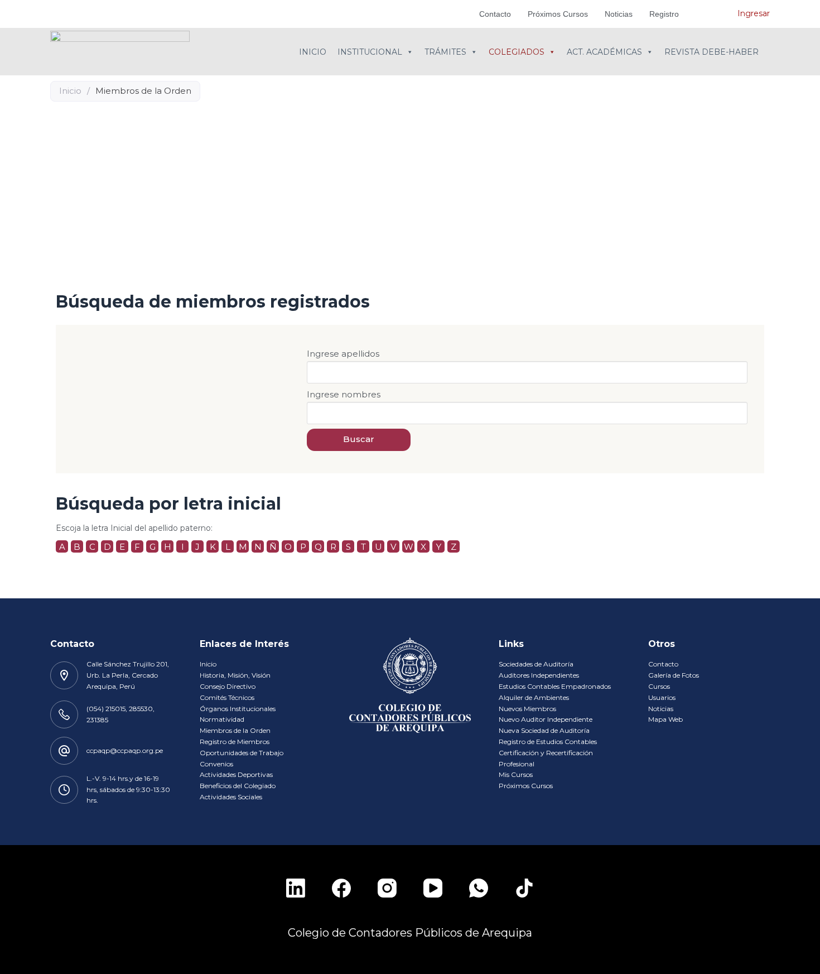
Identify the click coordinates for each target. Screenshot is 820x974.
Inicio (312, 52)
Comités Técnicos (227, 697)
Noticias (619, 13)
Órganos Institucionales (238, 708)
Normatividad (222, 719)
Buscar (358, 439)
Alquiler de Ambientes (534, 697)
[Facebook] (341, 888)
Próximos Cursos (558, 13)
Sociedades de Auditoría (536, 664)
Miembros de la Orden (235, 730)
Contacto (495, 13)
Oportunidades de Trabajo (241, 753)
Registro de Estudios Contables (548, 741)
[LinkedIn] (295, 888)
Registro (664, 13)
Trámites (445, 52)
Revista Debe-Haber (711, 52)
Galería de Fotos (673, 675)
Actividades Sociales (231, 797)
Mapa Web (665, 719)
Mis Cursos (516, 774)
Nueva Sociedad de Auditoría (544, 730)
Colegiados (516, 52)
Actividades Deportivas (236, 774)
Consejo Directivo (227, 686)
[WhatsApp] (478, 888)
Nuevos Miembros (527, 708)
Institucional (369, 52)
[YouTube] (432, 888)
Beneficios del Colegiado (238, 785)
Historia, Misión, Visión (235, 675)
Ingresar (753, 13)
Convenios (216, 764)
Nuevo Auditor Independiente (545, 719)
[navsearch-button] (712, 14)
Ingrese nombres (343, 394)
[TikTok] (524, 888)
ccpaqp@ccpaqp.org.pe (124, 750)
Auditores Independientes (539, 675)
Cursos (659, 686)
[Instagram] (387, 888)
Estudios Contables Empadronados (555, 686)
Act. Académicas (604, 52)
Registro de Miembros (234, 741)
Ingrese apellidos (343, 353)
